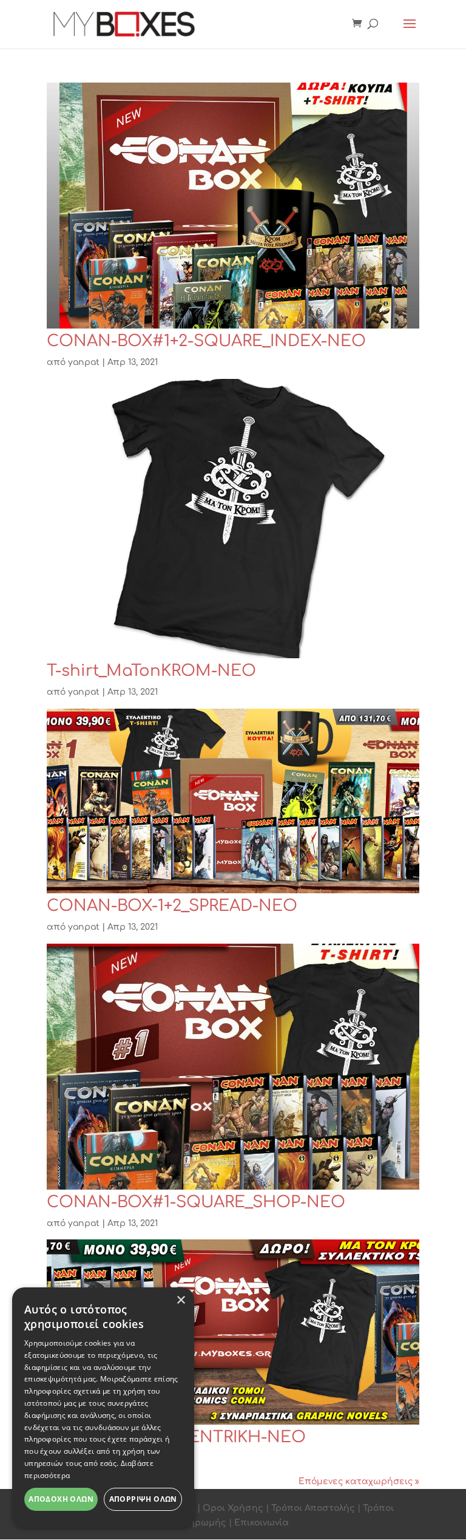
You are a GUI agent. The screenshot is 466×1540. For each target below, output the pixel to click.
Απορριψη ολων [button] (143, 1499)
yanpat (84, 362)
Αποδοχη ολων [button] (61, 1499)
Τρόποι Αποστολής (313, 1508)
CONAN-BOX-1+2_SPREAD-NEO (172, 906)
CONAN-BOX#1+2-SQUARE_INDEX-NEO (206, 341)
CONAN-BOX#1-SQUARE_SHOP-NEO (196, 1202)
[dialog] (103, 1407)
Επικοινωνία (261, 1522)
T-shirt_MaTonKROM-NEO (151, 671)
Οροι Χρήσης (233, 1508)
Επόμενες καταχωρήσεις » (359, 1481)
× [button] (180, 1300)
